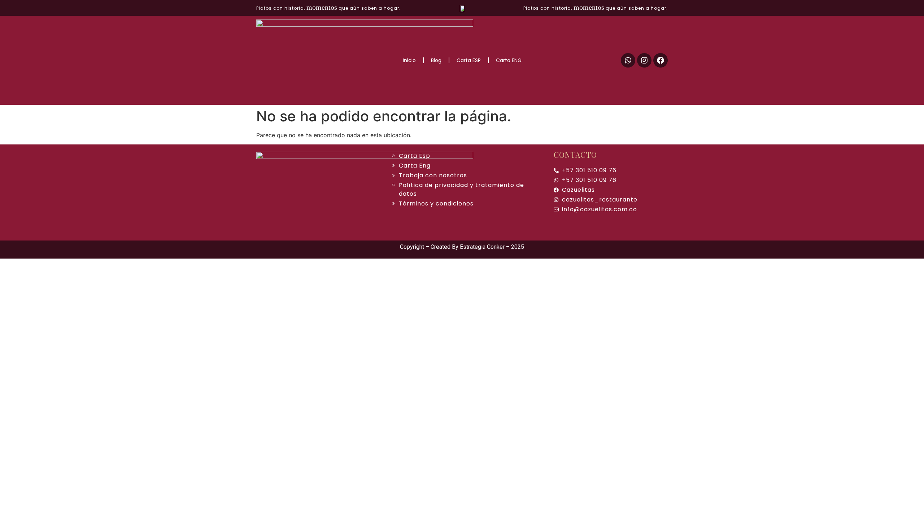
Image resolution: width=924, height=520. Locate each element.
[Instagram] (644, 60)
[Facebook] (660, 60)
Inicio (409, 60)
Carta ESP (469, 60)
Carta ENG (509, 60)
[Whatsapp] (628, 60)
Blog (436, 60)
